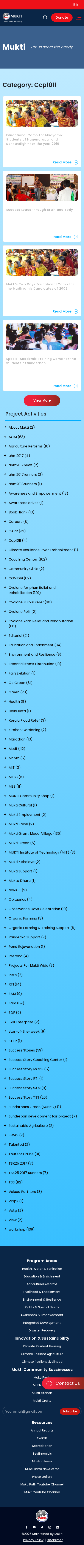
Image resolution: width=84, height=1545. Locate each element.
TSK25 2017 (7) (21, 1163)
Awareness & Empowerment (42, 1315)
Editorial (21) (19, 635)
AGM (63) (17, 436)
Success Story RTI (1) (26, 1078)
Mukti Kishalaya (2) (24, 861)
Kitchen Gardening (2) (27, 729)
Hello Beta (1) (20, 711)
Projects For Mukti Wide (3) (31, 965)
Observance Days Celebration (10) (38, 908)
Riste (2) (16, 974)
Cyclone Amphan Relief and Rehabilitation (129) (32, 590)
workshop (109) (22, 1229)
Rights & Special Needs (42, 1307)
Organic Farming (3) (26, 918)
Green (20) (18, 692)
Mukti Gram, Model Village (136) (35, 833)
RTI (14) (15, 984)
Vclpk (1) (16, 1201)
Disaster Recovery (42, 1330)
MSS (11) (15, 786)
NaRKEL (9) (18, 890)
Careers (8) (19, 521)
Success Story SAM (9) (28, 1088)
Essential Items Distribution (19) (35, 663)
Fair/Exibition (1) (22, 673)
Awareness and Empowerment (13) (38, 493)
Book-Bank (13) (21, 512)
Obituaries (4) (21, 899)
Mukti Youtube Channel (42, 1492)
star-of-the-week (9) (27, 1031)
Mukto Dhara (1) (22, 880)
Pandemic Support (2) (27, 937)
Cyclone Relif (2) (23, 611)
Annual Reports (42, 1430)
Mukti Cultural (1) (23, 805)
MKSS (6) (16, 777)
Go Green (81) (21, 682)
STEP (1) (15, 1040)
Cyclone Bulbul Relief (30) (30, 602)
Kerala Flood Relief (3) (27, 720)
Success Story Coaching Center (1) (38, 1059)
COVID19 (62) (20, 578)
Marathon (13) (21, 739)
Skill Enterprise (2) (24, 1022)
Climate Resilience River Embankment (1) (43, 549)
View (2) (16, 1219)
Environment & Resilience (42, 1299)
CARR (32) (17, 531)
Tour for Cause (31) (25, 1154)
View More (42, 400)
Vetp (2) (16, 1210)
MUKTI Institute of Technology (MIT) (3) (42, 852)
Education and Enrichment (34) (35, 645)
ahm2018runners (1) (25, 484)
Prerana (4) (19, 956)
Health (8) (17, 701)
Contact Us (67, 1383)
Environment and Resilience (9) (35, 654)
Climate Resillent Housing (42, 1346)
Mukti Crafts (42, 1400)
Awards (42, 1438)
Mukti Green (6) (22, 843)
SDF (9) (15, 1012)
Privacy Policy (33, 1540)
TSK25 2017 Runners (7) (28, 1172)
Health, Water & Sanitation (42, 1269)
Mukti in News (42, 1461)
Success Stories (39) (26, 1050)
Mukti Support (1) (23, 871)
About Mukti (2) (22, 427)
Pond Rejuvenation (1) (27, 946)
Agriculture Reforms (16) (29, 446)
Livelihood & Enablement (42, 1292)
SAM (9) (15, 993)
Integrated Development (42, 1323)
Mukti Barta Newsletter (42, 1469)
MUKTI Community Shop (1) (31, 795)
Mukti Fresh (42, 1377)
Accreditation (42, 1446)
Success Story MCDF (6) (29, 1069)
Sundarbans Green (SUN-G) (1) (35, 1106)
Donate (62, 17)
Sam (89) (16, 1003)
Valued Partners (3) (25, 1191)
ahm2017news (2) (24, 465)
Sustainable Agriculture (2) (31, 1125)
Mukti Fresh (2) (21, 824)
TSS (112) (16, 1182)
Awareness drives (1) (26, 502)
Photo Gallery (42, 1477)
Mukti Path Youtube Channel (42, 1484)
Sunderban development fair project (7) (43, 1116)
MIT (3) (15, 767)
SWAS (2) (16, 1135)
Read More (62, 162)
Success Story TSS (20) (28, 1097)
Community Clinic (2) (26, 568)
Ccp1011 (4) (18, 540)
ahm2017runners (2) (26, 474)
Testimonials (42, 1453)
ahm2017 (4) (19, 455)
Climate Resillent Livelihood (42, 1362)
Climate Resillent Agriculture (42, 1354)
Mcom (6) (17, 758)
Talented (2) (19, 1144)
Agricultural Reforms (42, 1284)
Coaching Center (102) (28, 559)
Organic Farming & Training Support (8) (42, 927)
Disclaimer (55, 1540)
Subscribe (69, 1411)
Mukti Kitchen (42, 1393)
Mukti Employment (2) (28, 814)
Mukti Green (42, 1385)
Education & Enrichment (42, 1276)
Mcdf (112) (17, 748)
